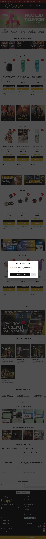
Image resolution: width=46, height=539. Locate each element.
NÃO (33, 274)
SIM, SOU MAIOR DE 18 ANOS (20, 274)
